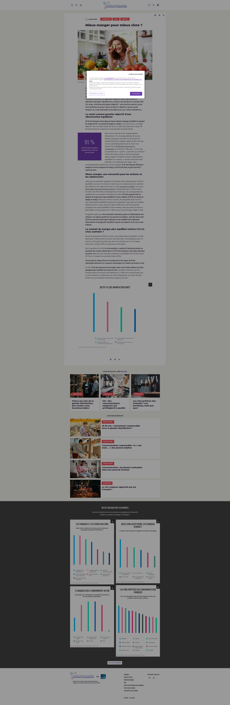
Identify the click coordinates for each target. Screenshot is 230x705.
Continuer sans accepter (136, 74)
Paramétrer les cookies (97, 93)
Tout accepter (136, 93)
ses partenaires (109, 78)
